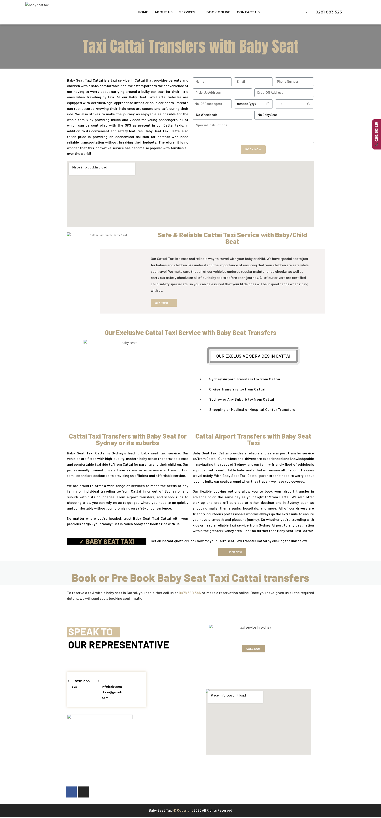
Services (187, 12)
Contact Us (248, 12)
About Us (164, 12)
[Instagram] (83, 791)
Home (143, 12)
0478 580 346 (190, 592)
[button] (164, 303)
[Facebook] (71, 791)
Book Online (218, 12)
